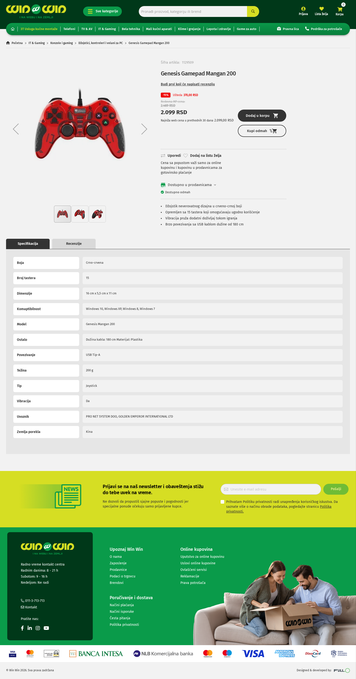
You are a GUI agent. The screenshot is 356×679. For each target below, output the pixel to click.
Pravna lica (290, 29)
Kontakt (30, 607)
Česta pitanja (120, 618)
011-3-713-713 (34, 601)
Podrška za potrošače (326, 29)
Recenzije (74, 243)
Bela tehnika (131, 29)
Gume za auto (246, 29)
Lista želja (321, 14)
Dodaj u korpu (258, 115)
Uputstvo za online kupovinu (202, 557)
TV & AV (86, 29)
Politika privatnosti (124, 625)
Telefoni (69, 29)
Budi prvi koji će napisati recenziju (188, 84)
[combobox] (199, 11)
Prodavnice (118, 570)
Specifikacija (28, 243)
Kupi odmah (257, 131)
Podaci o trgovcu (122, 576)
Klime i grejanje (189, 29)
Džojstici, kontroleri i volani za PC (100, 43)
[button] (15, 129)
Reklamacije (189, 576)
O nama (116, 557)
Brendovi (117, 583)
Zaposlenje (118, 563)
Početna (17, 43)
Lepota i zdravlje (219, 29)
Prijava (303, 14)
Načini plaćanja (122, 605)
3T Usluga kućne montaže (39, 29)
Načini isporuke (122, 612)
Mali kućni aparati (159, 29)
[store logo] (36, 11)
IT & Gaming (107, 29)
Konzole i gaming (61, 43)
